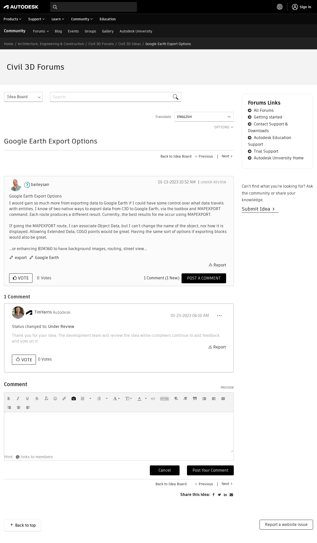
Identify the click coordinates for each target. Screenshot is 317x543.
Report (219, 265)
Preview (227, 387)
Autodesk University (136, 31)
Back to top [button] (25, 525)
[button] (219, 315)
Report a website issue (286, 524)
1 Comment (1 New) (161, 278)
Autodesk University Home (279, 158)
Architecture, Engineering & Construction (51, 43)
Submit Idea (257, 208)
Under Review (213, 182)
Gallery (108, 31)
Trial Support (266, 151)
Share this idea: (195, 494)
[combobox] (93, 7)
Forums (39, 31)
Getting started (268, 117)
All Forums (264, 110)
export (21, 257)
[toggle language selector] (280, 7)
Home (8, 43)
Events (73, 31)
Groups (90, 31)
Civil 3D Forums (101, 43)
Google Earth (47, 257)
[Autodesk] (21, 6)
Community (15, 31)
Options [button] (222, 127)
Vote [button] (23, 278)
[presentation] (8, 398)
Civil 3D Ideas (129, 43)
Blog (58, 31)
